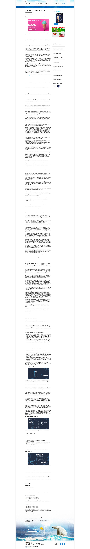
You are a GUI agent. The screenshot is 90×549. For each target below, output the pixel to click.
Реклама (43, 6)
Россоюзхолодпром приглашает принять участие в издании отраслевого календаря (58, 44)
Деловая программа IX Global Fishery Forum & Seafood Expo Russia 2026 (58, 62)
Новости (34, 6)
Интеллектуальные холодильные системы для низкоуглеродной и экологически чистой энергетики (59, 75)
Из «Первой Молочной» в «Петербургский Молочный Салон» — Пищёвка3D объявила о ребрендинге (58, 66)
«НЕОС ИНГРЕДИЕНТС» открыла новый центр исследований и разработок (58, 57)
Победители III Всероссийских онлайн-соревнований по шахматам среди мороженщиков (58, 53)
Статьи (31, 6)
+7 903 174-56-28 (56, 3)
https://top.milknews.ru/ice (32, 75)
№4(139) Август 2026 (58, 11)
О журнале (39, 6)
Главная (26, 6)
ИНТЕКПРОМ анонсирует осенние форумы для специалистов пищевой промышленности (58, 49)
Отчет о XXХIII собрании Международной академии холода (58, 79)
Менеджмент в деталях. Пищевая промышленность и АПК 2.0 (57, 71)
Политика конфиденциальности (39, 533)
